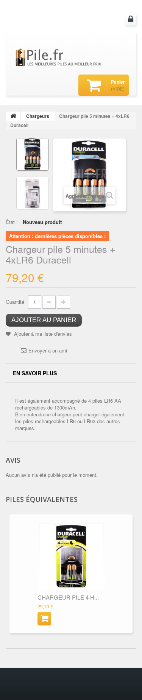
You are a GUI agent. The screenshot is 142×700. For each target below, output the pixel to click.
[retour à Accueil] (13, 116)
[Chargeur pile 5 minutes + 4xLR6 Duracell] (32, 154)
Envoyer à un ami (47, 350)
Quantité (15, 301)
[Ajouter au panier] (44, 618)
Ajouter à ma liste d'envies (42, 333)
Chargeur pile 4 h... (68, 597)
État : (12, 221)
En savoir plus (35, 373)
